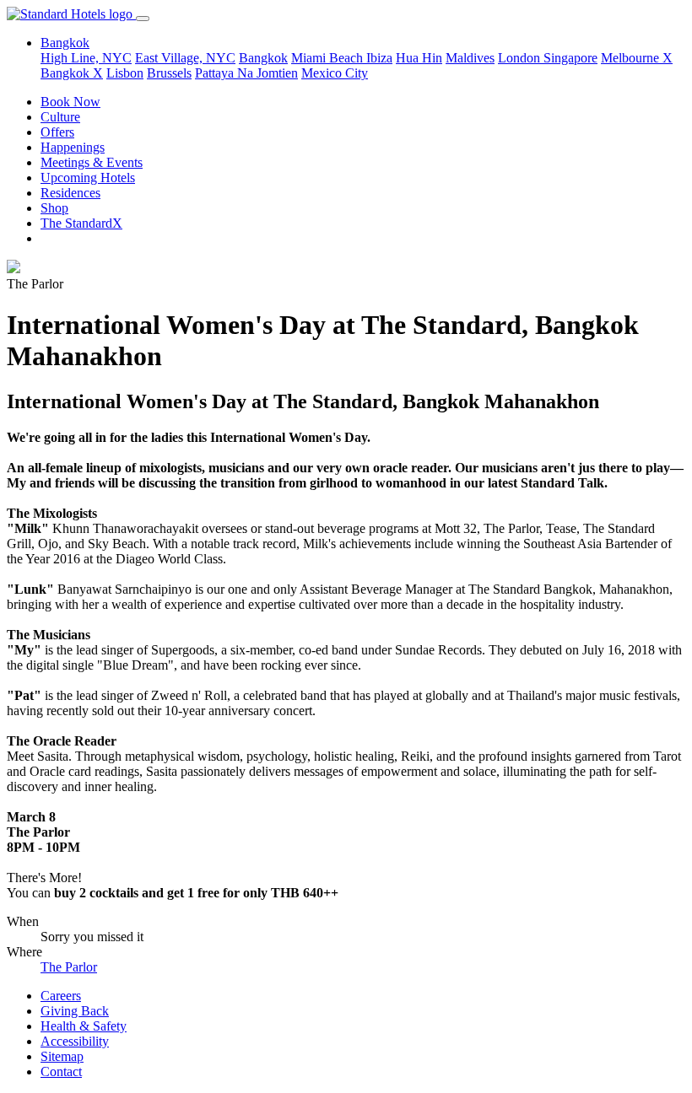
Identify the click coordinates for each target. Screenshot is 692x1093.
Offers (57, 132)
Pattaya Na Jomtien (246, 73)
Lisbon (124, 73)
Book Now (70, 101)
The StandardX (81, 223)
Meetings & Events (92, 162)
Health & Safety (84, 1026)
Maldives (470, 58)
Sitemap (62, 1056)
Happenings (73, 147)
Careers (61, 995)
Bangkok (263, 58)
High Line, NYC (86, 58)
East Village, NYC (185, 58)
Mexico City (334, 73)
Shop (54, 208)
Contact (61, 1071)
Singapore (570, 58)
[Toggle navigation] (142, 18)
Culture (60, 117)
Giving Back (75, 1011)
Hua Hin (419, 58)
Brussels (169, 73)
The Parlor (69, 967)
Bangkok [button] (65, 42)
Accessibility (75, 1041)
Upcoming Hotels (88, 177)
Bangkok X (72, 73)
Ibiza (379, 58)
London (520, 58)
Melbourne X (637, 58)
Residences (70, 193)
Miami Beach (328, 58)
